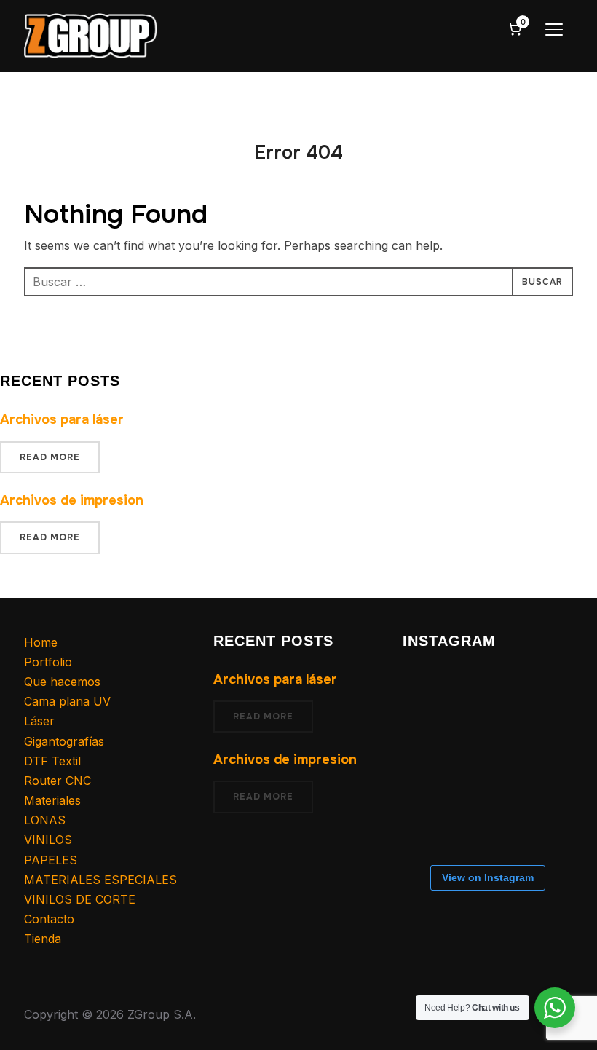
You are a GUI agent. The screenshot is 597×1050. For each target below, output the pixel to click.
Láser (39, 721)
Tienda (42, 938)
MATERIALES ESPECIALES (100, 879)
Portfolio (48, 662)
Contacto (49, 919)
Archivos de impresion (71, 500)
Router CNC (57, 780)
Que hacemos (62, 681)
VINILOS (48, 839)
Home (41, 642)
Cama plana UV (67, 701)
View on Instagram (488, 877)
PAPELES (50, 860)
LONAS (45, 820)
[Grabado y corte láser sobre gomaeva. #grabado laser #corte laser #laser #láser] (544, 805)
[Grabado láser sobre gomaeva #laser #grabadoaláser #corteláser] (486, 821)
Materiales (52, 800)
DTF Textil (52, 761)
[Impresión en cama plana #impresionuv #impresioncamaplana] (428, 747)
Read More (50, 457)
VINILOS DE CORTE (79, 899)
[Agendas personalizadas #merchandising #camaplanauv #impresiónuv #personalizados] (486, 688)
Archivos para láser (62, 419)
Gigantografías (64, 741)
